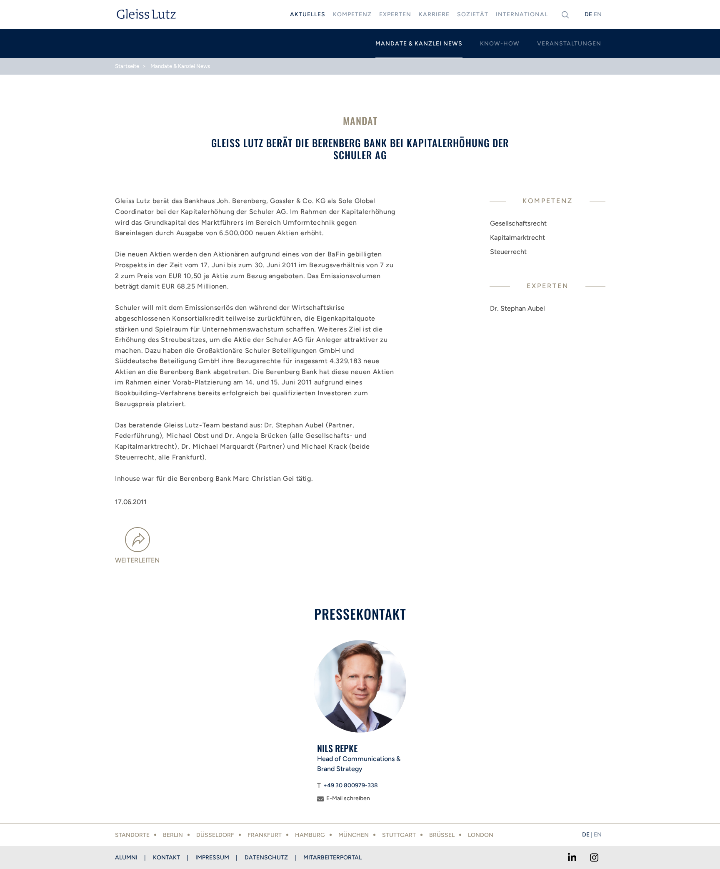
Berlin (173, 835)
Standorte (132, 835)
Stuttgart (399, 835)
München (353, 835)
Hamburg (310, 835)
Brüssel (442, 835)
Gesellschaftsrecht (518, 223)
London (480, 835)
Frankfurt (265, 835)
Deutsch (588, 14)
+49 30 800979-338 (350, 785)
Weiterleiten (137, 560)
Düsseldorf (215, 835)
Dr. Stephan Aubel (517, 308)
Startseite (127, 66)
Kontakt (166, 857)
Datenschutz (266, 857)
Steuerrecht (508, 252)
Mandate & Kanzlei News (180, 66)
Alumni (126, 857)
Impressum (212, 857)
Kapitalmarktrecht (517, 237)
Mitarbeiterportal (332, 857)
